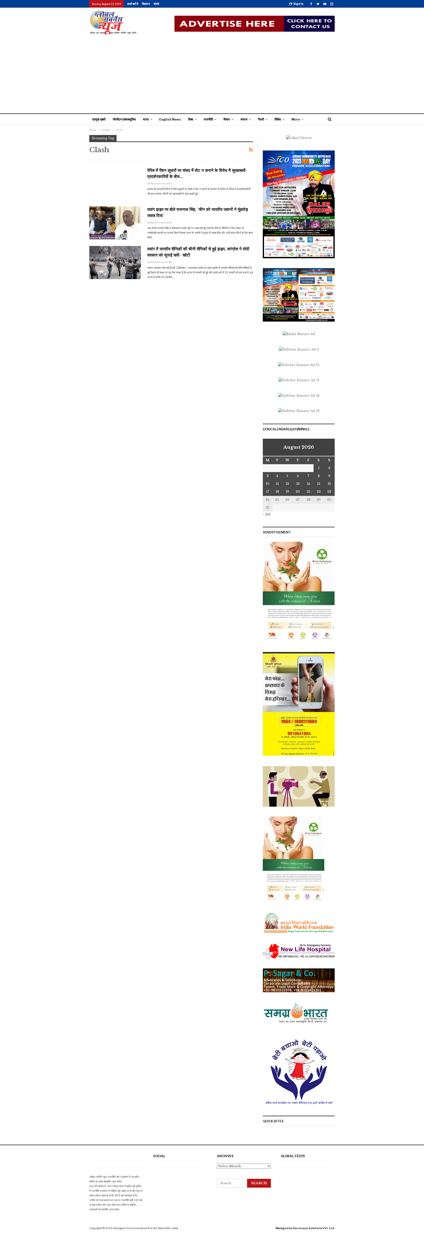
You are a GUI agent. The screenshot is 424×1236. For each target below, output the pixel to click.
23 (329, 491)
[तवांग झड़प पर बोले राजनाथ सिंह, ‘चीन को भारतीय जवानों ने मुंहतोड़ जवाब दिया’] (115, 222)
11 (277, 484)
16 (329, 484)
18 (277, 491)
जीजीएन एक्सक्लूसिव (124, 119)
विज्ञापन (146, 4)
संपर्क (156, 4)
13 (298, 484)
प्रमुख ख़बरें (99, 119)
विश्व (190, 119)
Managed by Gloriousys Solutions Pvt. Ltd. (305, 1228)
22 (319, 491)
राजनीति (208, 119)
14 (308, 484)
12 (287, 484)
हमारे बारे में (132, 4)
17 (267, 491)
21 (308, 491)
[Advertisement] (212, 74)
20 (298, 491)
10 (267, 484)
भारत (146, 119)
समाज (243, 119)
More (296, 119)
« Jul (266, 514)
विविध (278, 119)
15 (318, 484)
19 (287, 491)
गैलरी (261, 119)
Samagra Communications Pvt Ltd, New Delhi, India (145, 1228)
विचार (227, 119)
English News (170, 119)
